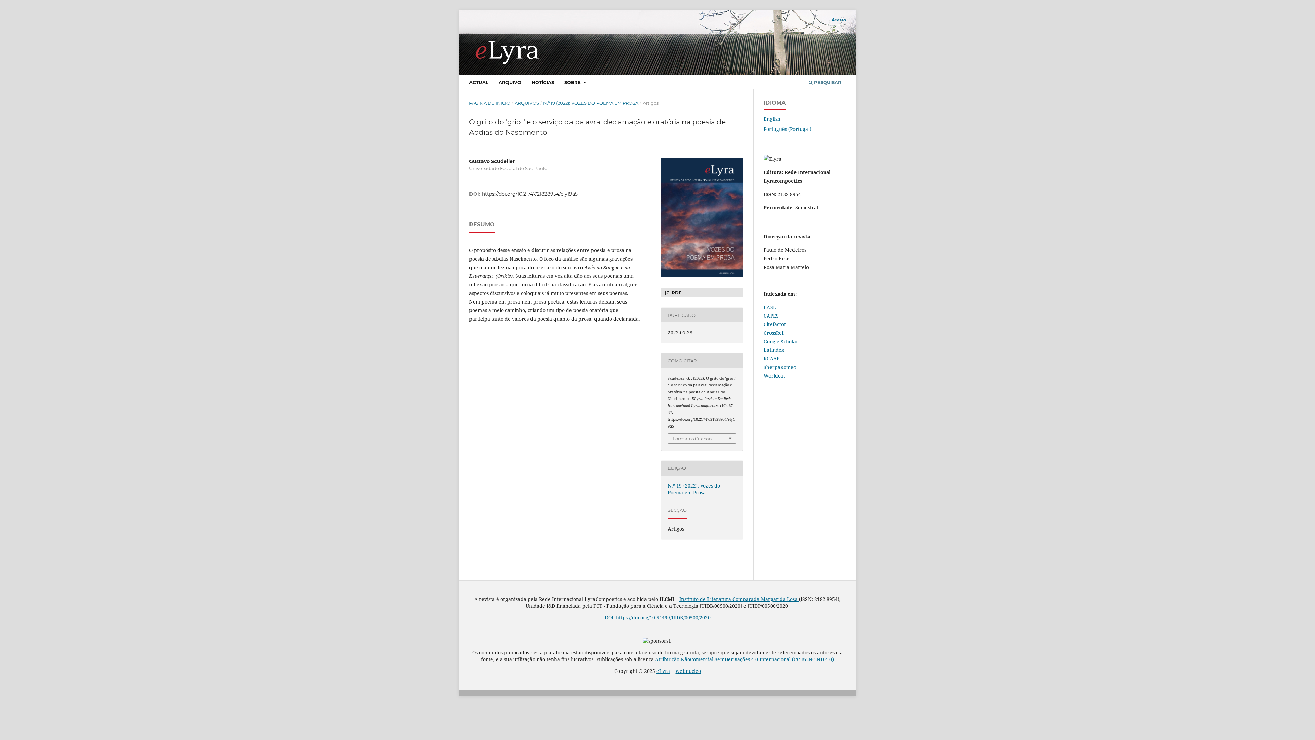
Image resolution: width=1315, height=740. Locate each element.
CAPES (771, 315)
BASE (770, 307)
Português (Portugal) (787, 129)
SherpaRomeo (780, 367)
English (772, 118)
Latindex (774, 350)
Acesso (839, 19)
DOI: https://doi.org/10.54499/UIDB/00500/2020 (658, 617)
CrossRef (774, 333)
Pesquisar (827, 82)
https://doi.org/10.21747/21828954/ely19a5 (530, 194)
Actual (478, 82)
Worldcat (774, 375)
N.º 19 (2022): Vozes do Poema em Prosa (590, 103)
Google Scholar (781, 341)
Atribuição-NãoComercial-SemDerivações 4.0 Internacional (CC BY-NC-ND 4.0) (744, 659)
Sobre (573, 82)
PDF (675, 292)
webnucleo (688, 671)
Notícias (542, 82)
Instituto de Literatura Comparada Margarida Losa (739, 599)
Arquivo (510, 82)
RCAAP (771, 358)
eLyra (663, 671)
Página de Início (489, 103)
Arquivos (527, 103)
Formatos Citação (692, 438)
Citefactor (775, 324)
